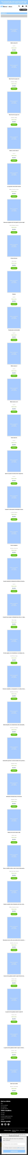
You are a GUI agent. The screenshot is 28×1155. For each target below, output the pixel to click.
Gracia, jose (14, 978)
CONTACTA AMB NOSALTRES (7, 1116)
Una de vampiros (14, 545)
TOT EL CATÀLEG (4, 1105)
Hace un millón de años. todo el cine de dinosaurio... (14, 868)
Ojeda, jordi (14, 835)
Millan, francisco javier (14, 189)
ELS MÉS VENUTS (4, 1108)
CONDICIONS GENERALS (6, 1117)
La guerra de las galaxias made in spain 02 (14, 1011)
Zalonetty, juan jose (14, 691)
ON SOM (2, 1114)
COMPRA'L (14, 52)
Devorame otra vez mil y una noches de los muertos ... (14, 940)
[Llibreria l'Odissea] (6, 6)
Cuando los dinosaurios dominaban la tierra (14, 509)
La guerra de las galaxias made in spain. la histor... (14, 1047)
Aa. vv (14, 45)
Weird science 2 (14, 365)
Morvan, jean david (14, 1086)
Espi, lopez (14, 261)
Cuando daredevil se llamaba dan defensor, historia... (14, 581)
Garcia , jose (14, 1050)
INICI (2, 1103)
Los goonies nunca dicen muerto (14, 186)
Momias (14, 294)
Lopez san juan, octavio (14, 871)
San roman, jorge (14, 655)
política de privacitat (20, 1147)
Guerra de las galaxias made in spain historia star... (14, 975)
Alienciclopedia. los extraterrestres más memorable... (14, 724)
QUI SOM (3, 1112)
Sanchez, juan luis (14, 548)
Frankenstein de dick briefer (14, 330)
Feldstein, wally (14, 81)
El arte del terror (14, 258)
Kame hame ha (14, 437)
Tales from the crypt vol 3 (14, 114)
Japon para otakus (14, 1083)
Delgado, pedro (14, 763)
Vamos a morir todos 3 (14, 150)
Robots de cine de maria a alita (14, 832)
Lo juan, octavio (14, 512)
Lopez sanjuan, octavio (14, 225)
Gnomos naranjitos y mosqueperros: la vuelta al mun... (14, 688)
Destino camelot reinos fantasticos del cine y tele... (14, 904)
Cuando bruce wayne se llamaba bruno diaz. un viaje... (14, 617)
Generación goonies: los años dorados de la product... (14, 760)
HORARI (2, 1119)
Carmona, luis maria (14, 727)
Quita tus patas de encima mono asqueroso (14, 473)
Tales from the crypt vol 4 (14, 78)
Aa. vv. (14, 476)
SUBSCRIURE (14, 1151)
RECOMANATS (4, 1107)
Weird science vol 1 (14, 401)
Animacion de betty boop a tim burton (14, 796)
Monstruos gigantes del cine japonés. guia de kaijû (14, 222)
